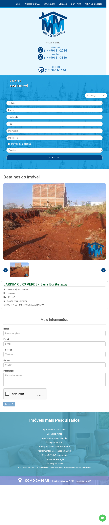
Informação (8, 371)
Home (17, 4)
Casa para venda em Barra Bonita (54, 446)
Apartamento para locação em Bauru (54, 451)
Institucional (32, 4)
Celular (6, 360)
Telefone (7, 350)
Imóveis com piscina (21, 144)
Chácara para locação (54, 459)
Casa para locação (54, 442)
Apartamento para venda (54, 429)
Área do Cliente (93, 4)
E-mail (6, 339)
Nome (6, 329)
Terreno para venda (54, 464)
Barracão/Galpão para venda (55, 455)
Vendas (63, 4)
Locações (49, 4)
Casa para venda (54, 434)
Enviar (8, 404)
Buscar (55, 157)
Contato (76, 4)
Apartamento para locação (54, 438)
